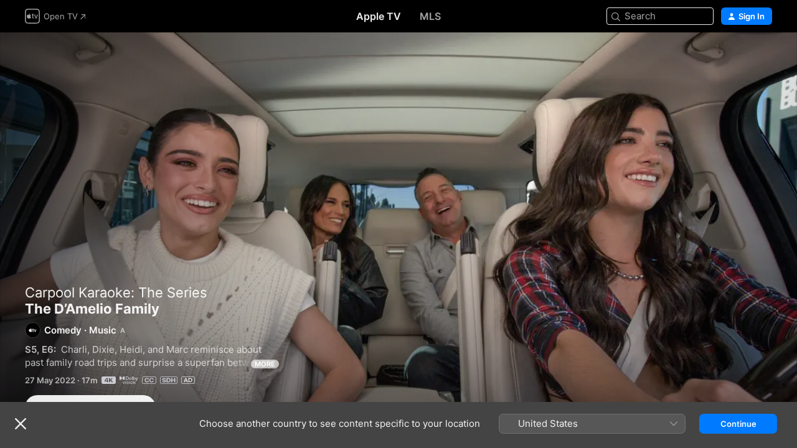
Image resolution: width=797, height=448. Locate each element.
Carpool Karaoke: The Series (116, 292)
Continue (738, 424)
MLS (430, 16)
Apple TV (378, 16)
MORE (265, 364)
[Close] (20, 423)
